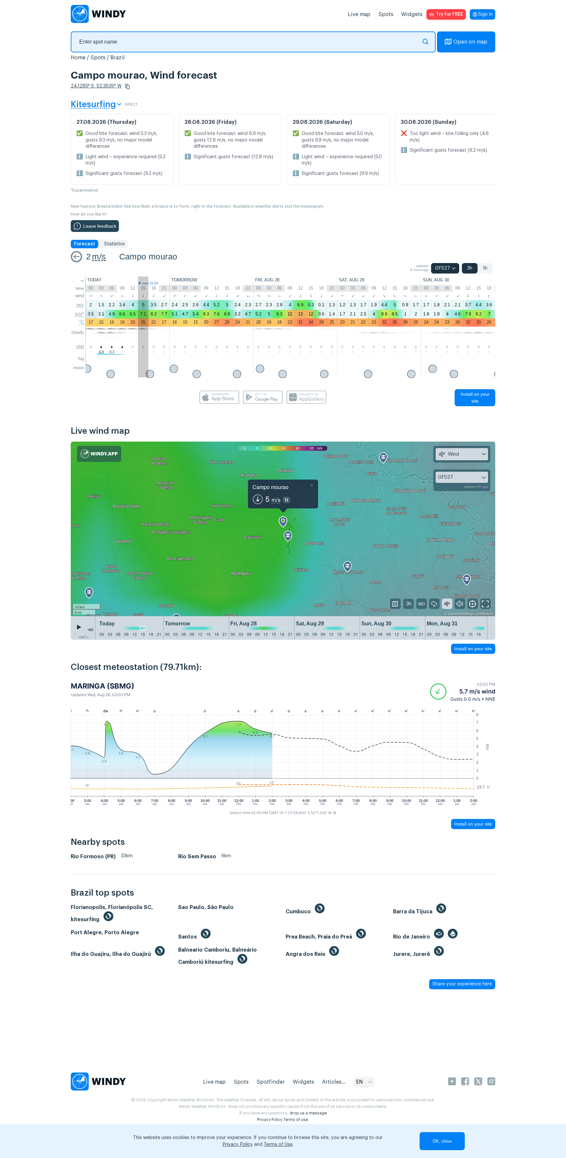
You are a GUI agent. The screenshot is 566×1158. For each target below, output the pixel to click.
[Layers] (395, 603)
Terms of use (295, 1120)
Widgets (412, 14)
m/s (99, 256)
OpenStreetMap (461, 613)
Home (78, 57)
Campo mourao (148, 256)
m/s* (79, 314)
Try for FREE (449, 14)
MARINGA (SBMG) (102, 686)
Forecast (84, 244)
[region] (283, 529)
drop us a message (308, 1113)
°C (81, 322)
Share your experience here (462, 984)
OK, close (442, 1141)
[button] (127, 86)
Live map (359, 14)
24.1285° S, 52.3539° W (96, 86)
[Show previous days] (90, 630)
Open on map (470, 42)
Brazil (117, 57)
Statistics (114, 244)
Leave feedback (99, 226)
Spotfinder (270, 1082)
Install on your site (475, 397)
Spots (385, 14)
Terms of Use (278, 1144)
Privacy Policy (269, 1120)
